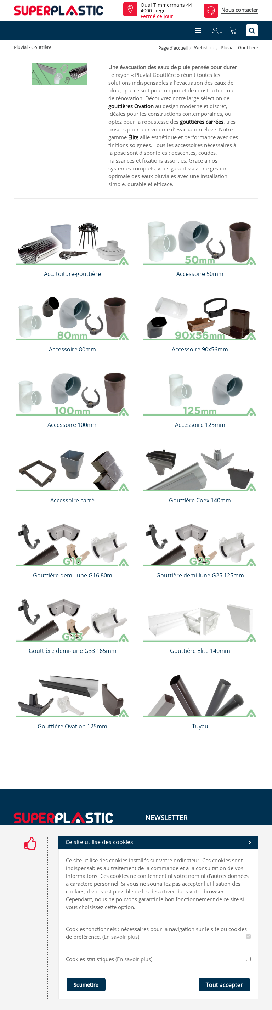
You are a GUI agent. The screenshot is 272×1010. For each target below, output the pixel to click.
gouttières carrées (201, 121)
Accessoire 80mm (72, 349)
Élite (133, 137)
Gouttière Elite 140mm (200, 651)
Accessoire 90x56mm (200, 349)
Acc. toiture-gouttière (72, 274)
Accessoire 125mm (200, 425)
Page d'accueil (173, 48)
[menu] (198, 30)
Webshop (204, 47)
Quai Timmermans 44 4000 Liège (166, 8)
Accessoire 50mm (199, 274)
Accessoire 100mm (72, 425)
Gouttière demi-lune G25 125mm (200, 575)
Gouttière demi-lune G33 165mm (73, 651)
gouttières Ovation (131, 105)
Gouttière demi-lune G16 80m (72, 575)
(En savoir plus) (120, 936)
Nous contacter (239, 9)
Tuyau (200, 726)
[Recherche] (252, 30)
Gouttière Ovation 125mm (72, 726)
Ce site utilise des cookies (99, 842)
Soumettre (86, 984)
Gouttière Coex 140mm (200, 500)
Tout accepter (224, 985)
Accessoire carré (72, 500)
